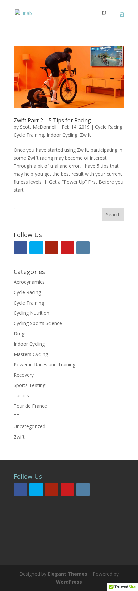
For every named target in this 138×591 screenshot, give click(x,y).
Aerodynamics (29, 282)
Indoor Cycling (62, 135)
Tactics (21, 395)
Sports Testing (29, 385)
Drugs (20, 333)
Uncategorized (29, 426)
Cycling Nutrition (31, 313)
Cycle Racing (108, 127)
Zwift (85, 135)
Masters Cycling (31, 354)
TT (17, 416)
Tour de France (30, 406)
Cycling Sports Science (38, 323)
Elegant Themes (67, 574)
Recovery (24, 375)
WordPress (69, 582)
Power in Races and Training (44, 364)
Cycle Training (29, 135)
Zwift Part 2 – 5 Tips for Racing (52, 120)
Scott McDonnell (38, 127)
